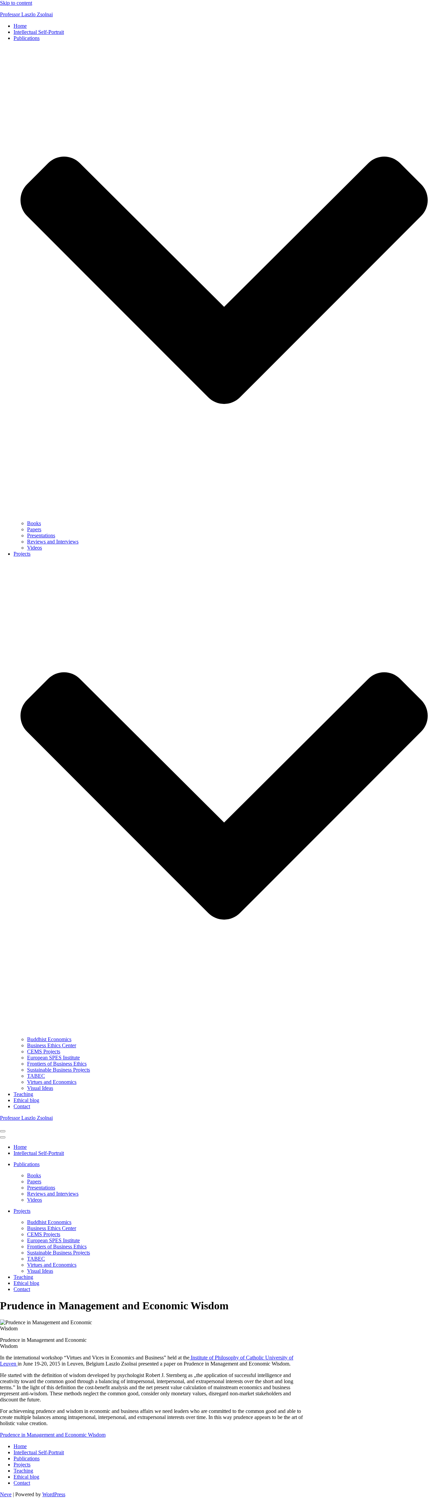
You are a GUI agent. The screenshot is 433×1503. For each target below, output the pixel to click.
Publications (27, 1458)
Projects (22, 1464)
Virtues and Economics (51, 1082)
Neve (6, 1494)
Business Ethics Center (51, 1045)
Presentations (41, 535)
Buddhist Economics (49, 1039)
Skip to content (16, 3)
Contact (22, 1106)
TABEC (36, 1076)
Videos (34, 548)
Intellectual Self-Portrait (39, 32)
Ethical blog (26, 1100)
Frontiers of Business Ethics (57, 1064)
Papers (34, 529)
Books (34, 523)
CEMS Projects (43, 1051)
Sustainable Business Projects (58, 1070)
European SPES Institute (53, 1057)
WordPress (53, 1494)
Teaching (23, 1094)
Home (20, 26)
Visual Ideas (40, 1088)
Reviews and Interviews (52, 541)
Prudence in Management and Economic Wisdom (53, 1435)
